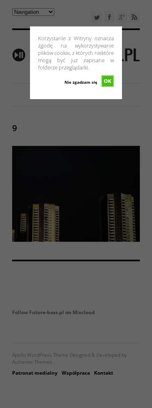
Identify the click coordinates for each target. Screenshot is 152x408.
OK (107, 81)
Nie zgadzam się (80, 82)
